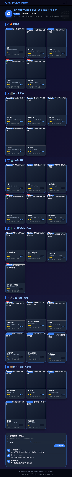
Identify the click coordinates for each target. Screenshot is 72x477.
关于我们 (31, 473)
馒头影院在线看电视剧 (17, 2)
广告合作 (40, 473)
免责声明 (36, 473)
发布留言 (60, 446)
